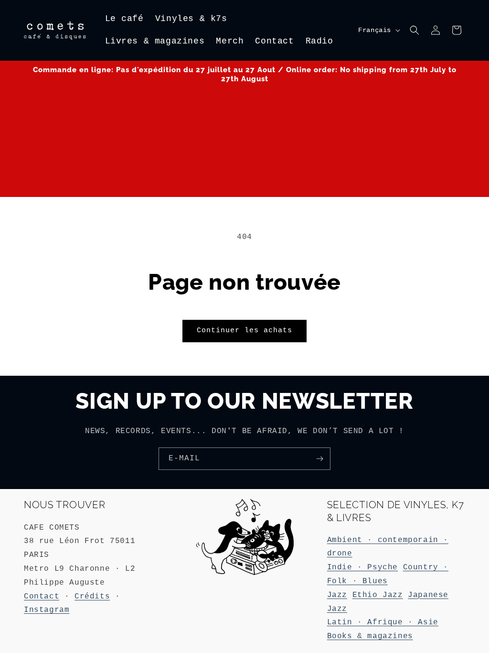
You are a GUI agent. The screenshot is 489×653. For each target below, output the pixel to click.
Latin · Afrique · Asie (382, 622)
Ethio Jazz (377, 595)
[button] (414, 30)
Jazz (337, 595)
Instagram (46, 610)
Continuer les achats (244, 330)
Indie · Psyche (362, 567)
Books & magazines (370, 636)
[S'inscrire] (319, 458)
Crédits (92, 596)
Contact (41, 596)
